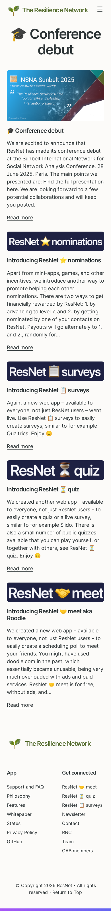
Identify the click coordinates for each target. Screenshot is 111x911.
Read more (20, 217)
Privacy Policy (22, 832)
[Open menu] (100, 9)
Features (16, 805)
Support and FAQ (25, 787)
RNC (67, 832)
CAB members (77, 850)
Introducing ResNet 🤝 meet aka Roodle (49, 615)
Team (68, 841)
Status (13, 823)
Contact (70, 823)
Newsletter (73, 814)
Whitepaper (19, 814)
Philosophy (18, 796)
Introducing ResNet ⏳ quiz (43, 489)
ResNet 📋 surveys (82, 805)
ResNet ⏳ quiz (78, 796)
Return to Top (67, 892)
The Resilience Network (55, 10)
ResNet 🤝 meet (79, 787)
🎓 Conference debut (35, 130)
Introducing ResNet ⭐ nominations (54, 260)
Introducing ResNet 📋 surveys (48, 390)
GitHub (14, 841)
